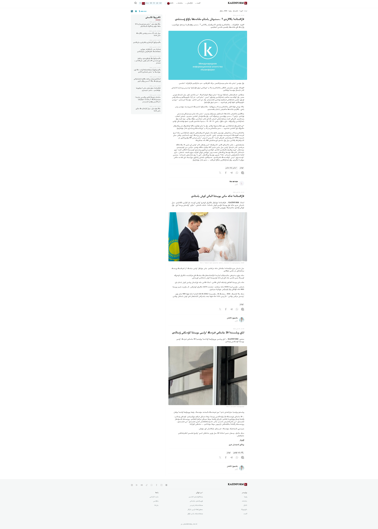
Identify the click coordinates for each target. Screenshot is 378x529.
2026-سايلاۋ (223, 11)
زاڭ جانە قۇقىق (238, 453)
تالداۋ (171, 3)
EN (151, 3)
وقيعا (230, 11)
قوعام (241, 168)
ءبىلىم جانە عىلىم (231, 168)
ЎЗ (140, 3)
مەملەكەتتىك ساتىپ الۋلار (195, 514)
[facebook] (157, 485)
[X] (220, 173)
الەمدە (245, 514)
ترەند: (245, 11)
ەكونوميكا (244, 510)
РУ (154, 3)
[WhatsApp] (237, 173)
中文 (147, 3)
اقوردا (241, 11)
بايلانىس (155, 501)
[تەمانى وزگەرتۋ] (167, 3)
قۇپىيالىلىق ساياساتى (196, 501)
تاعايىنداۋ (235, 11)
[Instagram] (242, 173)
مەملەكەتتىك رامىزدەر (196, 506)
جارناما (156, 506)
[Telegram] (231, 173)
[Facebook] (225, 173)
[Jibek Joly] (142, 11)
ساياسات (244, 501)
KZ (160, 3)
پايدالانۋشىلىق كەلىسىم (196, 497)
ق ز (143, 3)
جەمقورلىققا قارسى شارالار (195, 510)
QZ (157, 3)
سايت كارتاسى (154, 497)
